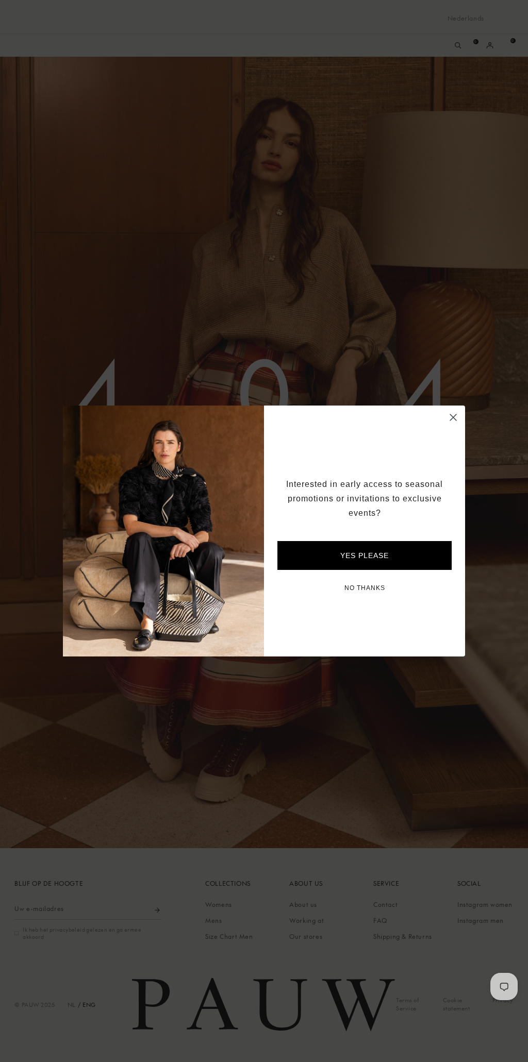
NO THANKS (364, 588)
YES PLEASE (364, 555)
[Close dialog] (453, 417)
